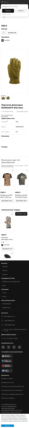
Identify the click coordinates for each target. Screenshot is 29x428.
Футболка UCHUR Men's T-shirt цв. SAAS (6, 196)
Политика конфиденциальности (12, 394)
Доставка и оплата (7, 382)
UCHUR (6, 245)
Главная (5, 266)
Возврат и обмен (7, 378)
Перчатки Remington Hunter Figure (7, 238)
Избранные (6, 307)
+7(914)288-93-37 (9, 320)
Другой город (6, 14)
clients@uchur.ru (9, 316)
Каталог (4, 270)
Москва (8, 10)
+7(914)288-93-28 (9, 325)
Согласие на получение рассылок (12, 386)
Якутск (21, 10)
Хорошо (7, 425)
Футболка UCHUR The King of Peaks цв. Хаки (21, 196)
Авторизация (6, 304)
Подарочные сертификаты (11, 281)
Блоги (4, 296)
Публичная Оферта (7, 398)
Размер (4, 29)
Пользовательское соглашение (11, 390)
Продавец (5, 37)
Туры (4, 285)
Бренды (5, 274)
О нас (4, 292)
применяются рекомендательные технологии (9, 408)
